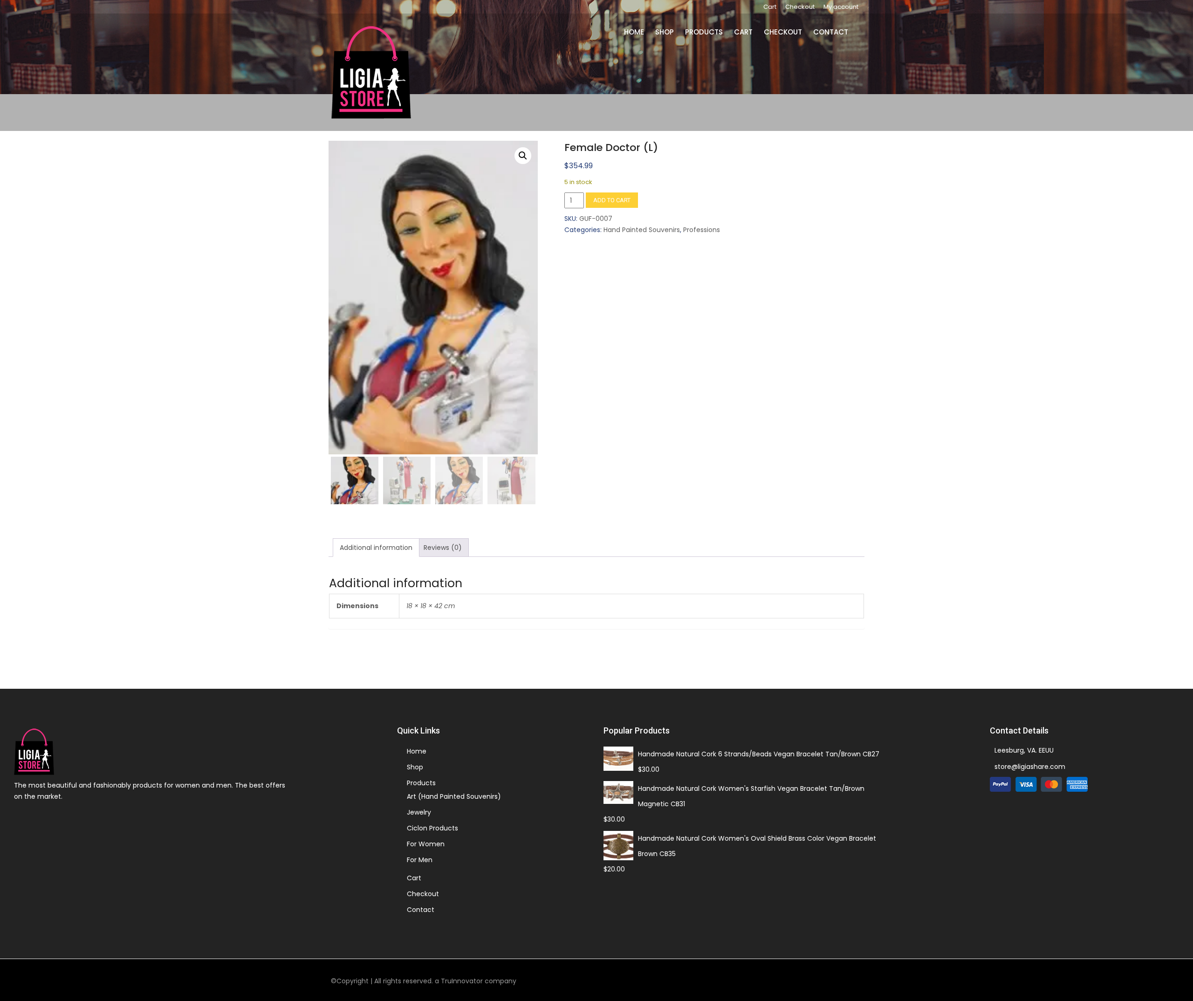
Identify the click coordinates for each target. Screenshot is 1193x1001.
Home (642, 32)
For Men (419, 859)
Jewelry (419, 812)
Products (709, 32)
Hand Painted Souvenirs (641, 229)
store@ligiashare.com (1029, 766)
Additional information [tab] (376, 547)
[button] (522, 155)
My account (840, 6)
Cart (769, 6)
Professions (701, 229)
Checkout (800, 6)
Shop (671, 32)
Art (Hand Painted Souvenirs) (454, 796)
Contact (832, 32)
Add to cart (612, 200)
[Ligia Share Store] (371, 72)
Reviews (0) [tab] (443, 547)
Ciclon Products (432, 828)
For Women (426, 844)
